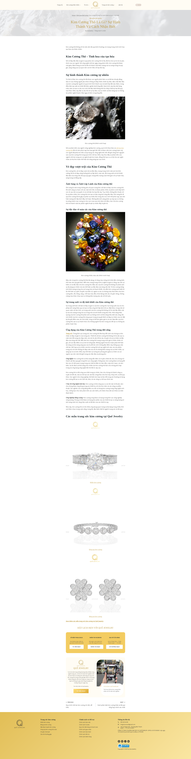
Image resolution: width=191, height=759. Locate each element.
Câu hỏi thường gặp (46, 734)
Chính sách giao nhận (85, 729)
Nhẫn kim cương (45, 722)
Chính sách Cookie (84, 725)
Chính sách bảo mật (84, 722)
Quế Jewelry (90, 30)
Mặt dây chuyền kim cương (48, 727)
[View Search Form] (138, 5)
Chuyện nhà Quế (45, 732)
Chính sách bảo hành (85, 732)
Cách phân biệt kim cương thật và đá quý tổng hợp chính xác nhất (111, 704)
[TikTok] (125, 741)
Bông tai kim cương (45, 725)
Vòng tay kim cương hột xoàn (48, 729)
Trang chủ (60, 5)
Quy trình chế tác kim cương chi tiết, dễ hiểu (79, 704)
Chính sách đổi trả (84, 734)
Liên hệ (120, 5)
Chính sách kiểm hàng (85, 736)
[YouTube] (128, 741)
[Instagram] (122, 741)
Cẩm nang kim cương (95, 18)
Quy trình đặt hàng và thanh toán (88, 727)
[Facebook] (119, 741)
